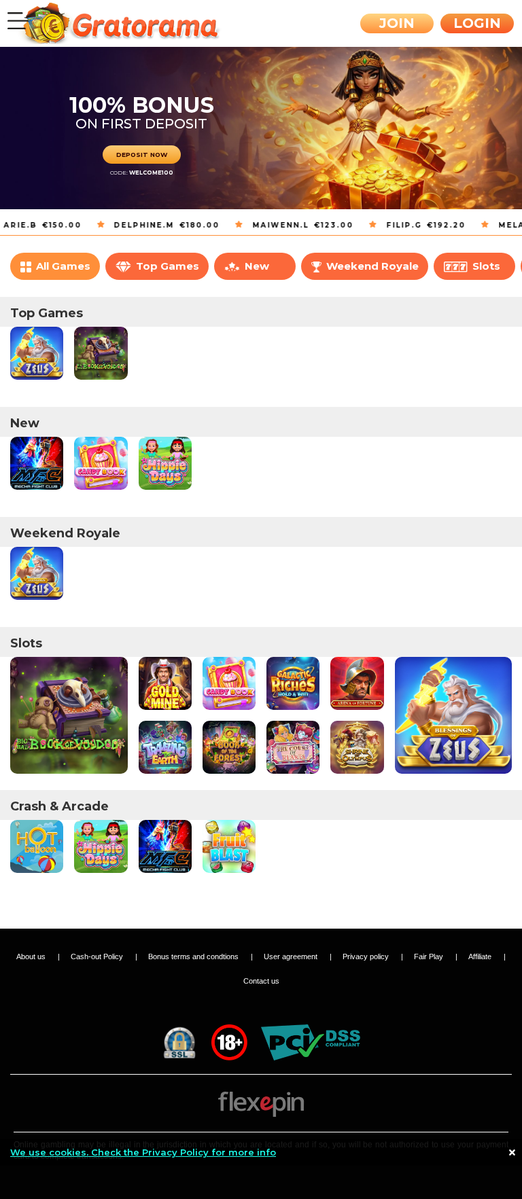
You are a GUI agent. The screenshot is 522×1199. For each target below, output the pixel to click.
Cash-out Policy (98, 956)
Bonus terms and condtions (194, 956)
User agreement (291, 956)
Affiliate (480, 956)
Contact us (261, 981)
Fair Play (429, 956)
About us (32, 956)
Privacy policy (367, 956)
